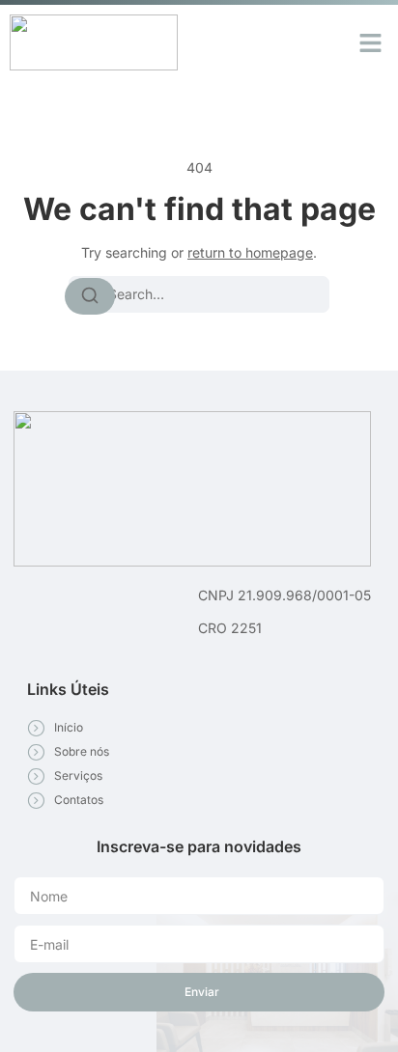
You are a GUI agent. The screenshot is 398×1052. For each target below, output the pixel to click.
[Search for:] (199, 294)
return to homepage (250, 252)
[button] (371, 42)
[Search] (90, 296)
